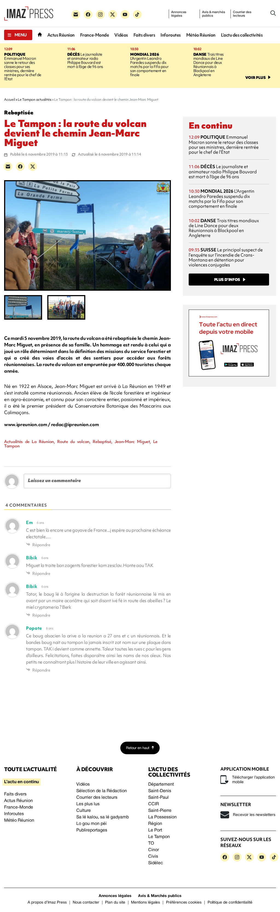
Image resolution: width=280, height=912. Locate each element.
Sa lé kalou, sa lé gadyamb (102, 817)
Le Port (155, 830)
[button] (18, 35)
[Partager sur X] (32, 166)
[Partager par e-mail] (8, 166)
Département (161, 784)
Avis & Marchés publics (160, 896)
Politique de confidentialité (230, 902)
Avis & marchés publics (213, 14)
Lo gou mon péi (91, 824)
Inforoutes (171, 35)
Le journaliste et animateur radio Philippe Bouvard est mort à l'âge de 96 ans (85, 60)
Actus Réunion (61, 35)
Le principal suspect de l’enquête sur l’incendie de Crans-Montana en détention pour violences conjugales (226, 257)
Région (155, 824)
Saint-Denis (159, 791)
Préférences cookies (184, 902)
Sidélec (155, 863)
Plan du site (115, 902)
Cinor (153, 850)
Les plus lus (88, 804)
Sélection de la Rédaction (101, 791)
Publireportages (91, 830)
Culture (83, 811)
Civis (153, 856)
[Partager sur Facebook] (20, 166)
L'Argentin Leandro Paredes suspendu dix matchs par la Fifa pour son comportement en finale (149, 64)
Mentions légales (145, 902)
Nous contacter (86, 902)
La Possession (162, 817)
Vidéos (121, 35)
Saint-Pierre (159, 811)
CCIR (153, 804)
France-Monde (94, 35)
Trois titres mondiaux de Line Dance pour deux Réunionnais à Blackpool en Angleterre (208, 64)
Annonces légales (178, 14)
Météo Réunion (200, 35)
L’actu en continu (21, 782)
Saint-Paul (158, 798)
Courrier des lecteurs (242, 14)
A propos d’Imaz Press (47, 902)
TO (151, 843)
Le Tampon (159, 837)
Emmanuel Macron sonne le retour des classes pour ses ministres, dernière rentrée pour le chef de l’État (22, 66)
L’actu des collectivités (241, 35)
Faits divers (144, 35)
